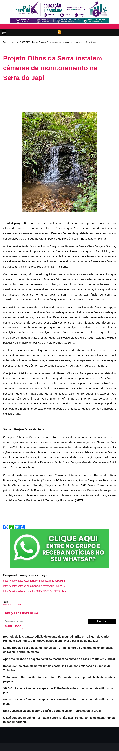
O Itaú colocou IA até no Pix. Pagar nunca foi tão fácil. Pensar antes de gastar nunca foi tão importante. (59, 719)
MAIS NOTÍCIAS (23, 42)
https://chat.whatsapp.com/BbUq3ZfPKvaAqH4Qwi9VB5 (34, 586)
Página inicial (9, 42)
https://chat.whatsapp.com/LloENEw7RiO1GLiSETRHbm (34, 591)
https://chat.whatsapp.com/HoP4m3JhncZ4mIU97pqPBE (34, 580)
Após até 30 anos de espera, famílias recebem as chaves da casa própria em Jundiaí (59, 659)
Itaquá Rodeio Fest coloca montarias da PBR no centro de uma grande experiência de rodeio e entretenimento (58, 650)
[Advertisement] (59, 93)
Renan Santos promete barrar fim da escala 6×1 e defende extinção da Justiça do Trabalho (57, 668)
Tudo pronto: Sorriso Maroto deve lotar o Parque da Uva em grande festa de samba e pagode (59, 679)
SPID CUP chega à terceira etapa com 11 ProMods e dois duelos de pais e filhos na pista (58, 690)
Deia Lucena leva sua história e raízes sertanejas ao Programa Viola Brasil (52, 710)
